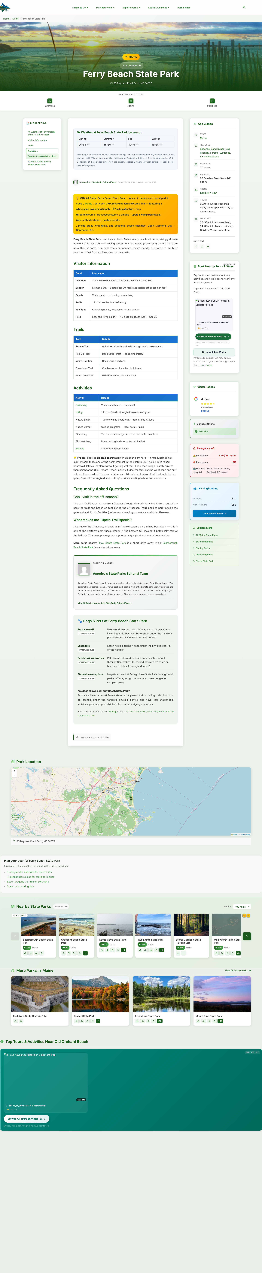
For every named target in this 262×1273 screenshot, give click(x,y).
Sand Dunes (217, 148)
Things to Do (79, 7)
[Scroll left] (15, 936)
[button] (244, 7)
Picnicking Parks (204, 554)
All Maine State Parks (207, 535)
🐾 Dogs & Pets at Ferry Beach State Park (39, 166)
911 (234, 462)
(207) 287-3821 (208, 193)
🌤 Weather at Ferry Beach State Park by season (41, 133)
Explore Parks (130, 7)
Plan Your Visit (104, 7)
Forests (214, 152)
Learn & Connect (157, 7)
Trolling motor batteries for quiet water (29, 872)
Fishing (80, 448)
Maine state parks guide (139, 711)
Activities (33, 151)
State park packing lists (20, 886)
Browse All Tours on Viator (209, 336)
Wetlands (225, 152)
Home (6, 18)
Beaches (205, 148)
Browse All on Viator (214, 352)
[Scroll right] (247, 936)
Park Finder (183, 7)
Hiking (79, 412)
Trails (30, 145)
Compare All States (213, 513)
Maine (15, 18)
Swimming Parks (204, 541)
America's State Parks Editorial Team (99, 182)
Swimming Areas (209, 156)
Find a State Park (204, 561)
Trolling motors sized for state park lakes (30, 876)
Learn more (206, 365)
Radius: (228, 906)
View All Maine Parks (236, 970)
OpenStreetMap (245, 834)
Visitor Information (37, 140)
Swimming (81, 405)
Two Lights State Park (112, 542)
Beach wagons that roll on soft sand (28, 881)
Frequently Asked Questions (37, 157)
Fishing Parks (203, 548)
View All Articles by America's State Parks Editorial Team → (105, 603)
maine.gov (113, 711)
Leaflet (235, 834)
